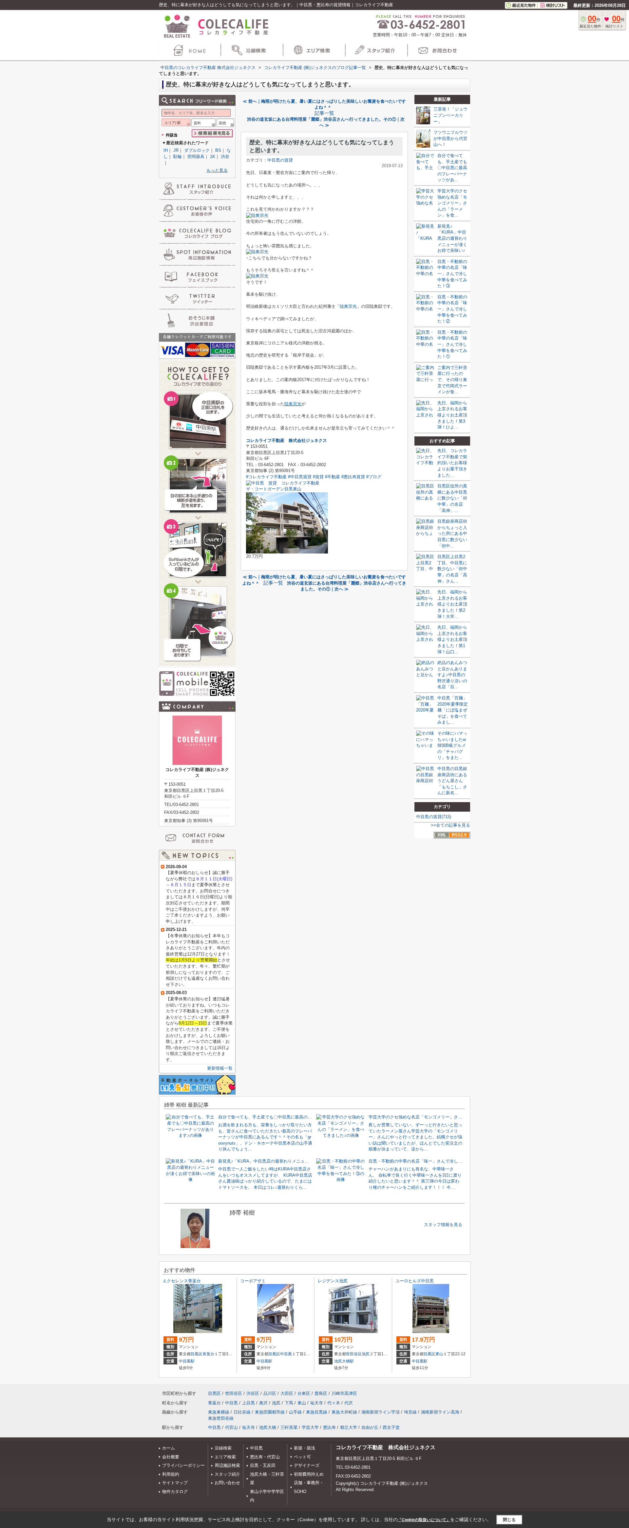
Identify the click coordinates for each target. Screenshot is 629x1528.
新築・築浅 (304, 1448)
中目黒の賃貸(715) (433, 816)
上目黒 (248, 1402)
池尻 (366, 1354)
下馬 (289, 1402)
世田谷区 (354, 1354)
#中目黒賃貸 (300, 476)
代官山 (231, 1427)
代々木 (333, 1402)
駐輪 (177, 156)
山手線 (295, 1412)
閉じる (509, 1519)
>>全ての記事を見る (450, 825)
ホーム (168, 1448)
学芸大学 (310, 1427)
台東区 (303, 1393)
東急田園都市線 (270, 1412)
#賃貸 (318, 476)
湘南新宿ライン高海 (440, 1412)
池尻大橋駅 (344, 1361)
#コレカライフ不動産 (266, 476)
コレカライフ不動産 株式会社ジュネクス (385, 1447)
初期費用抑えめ (309, 1474)
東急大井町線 (344, 1412)
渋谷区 (252, 1393)
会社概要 (170, 1456)
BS (218, 150)
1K (212, 156)
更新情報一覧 (220, 1068)
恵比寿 (329, 1427)
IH (165, 150)
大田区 (286, 1393)
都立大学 (348, 1427)
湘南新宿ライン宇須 (380, 1412)
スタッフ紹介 (227, 1474)
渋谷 (225, 156)
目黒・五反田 (263, 1465)
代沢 (348, 1402)
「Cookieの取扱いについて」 (424, 1520)
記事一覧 (324, 113)
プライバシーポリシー (183, 1465)
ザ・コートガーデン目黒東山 (273, 488)
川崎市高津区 (344, 1393)
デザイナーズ (306, 1465)
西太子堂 (391, 1427)
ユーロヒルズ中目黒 (414, 1280)
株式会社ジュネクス (308, 440)
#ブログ (373, 476)
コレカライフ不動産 (265, 440)
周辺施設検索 (227, 1465)
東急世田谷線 (221, 1418)
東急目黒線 (316, 1412)
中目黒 (286, 1354)
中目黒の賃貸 (280, 160)
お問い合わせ (227, 1482)
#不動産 (332, 476)
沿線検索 (223, 1448)
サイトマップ (175, 1482)
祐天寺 (316, 1402)
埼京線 (410, 1412)
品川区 (269, 1393)
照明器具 (195, 156)
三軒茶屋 (288, 1427)
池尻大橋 (267, 1427)
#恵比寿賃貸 (353, 476)
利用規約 (170, 1474)
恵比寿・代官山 (265, 1456)
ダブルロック (197, 150)
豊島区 (320, 1393)
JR (176, 150)
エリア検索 (225, 1456)
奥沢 (263, 1402)
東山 (439, 1354)
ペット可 (302, 1456)
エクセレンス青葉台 (181, 1280)
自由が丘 (369, 1427)
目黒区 (196, 1354)
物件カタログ (175, 1491)
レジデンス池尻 (333, 1280)
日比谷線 (242, 1412)
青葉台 (208, 1354)
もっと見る (217, 170)
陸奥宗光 (348, 306)
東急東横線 (218, 1412)
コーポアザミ (253, 1280)
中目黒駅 (187, 1361)
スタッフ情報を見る (443, 1224)
